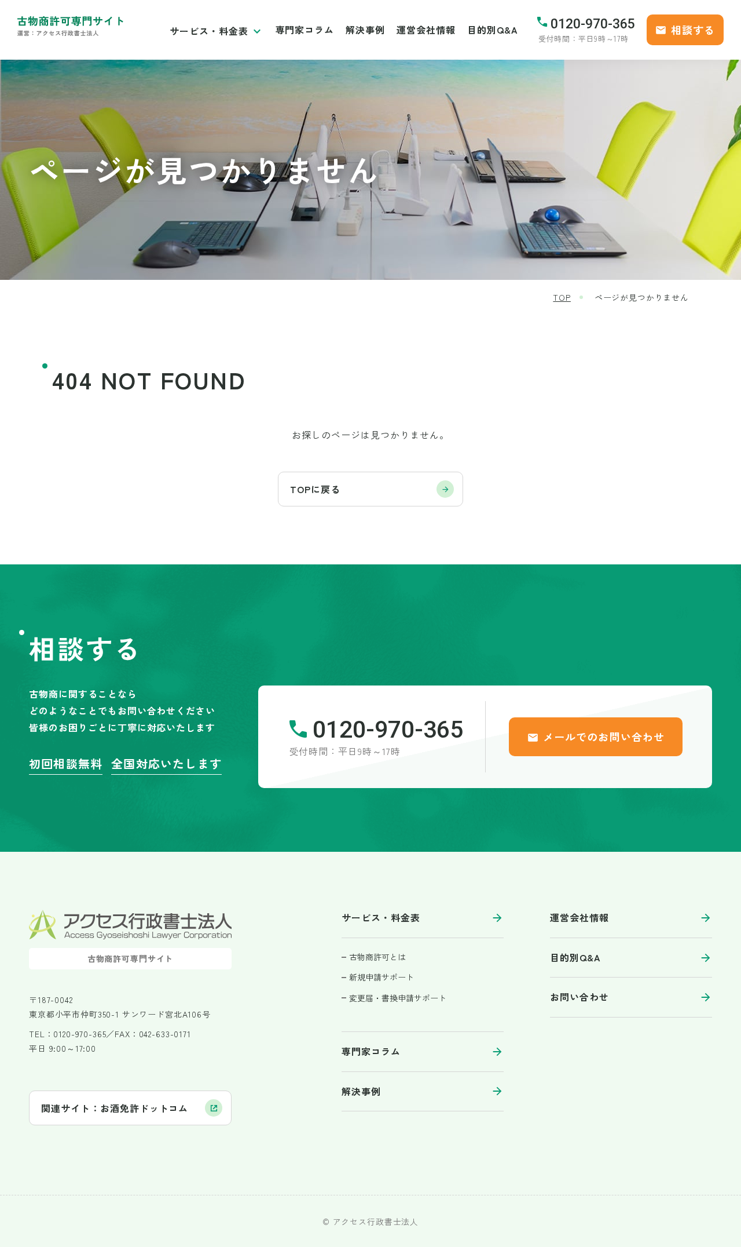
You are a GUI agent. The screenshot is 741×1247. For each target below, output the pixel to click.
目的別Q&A (492, 30)
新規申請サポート (381, 977)
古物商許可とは (377, 957)
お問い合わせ (579, 997)
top (562, 297)
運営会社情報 (426, 30)
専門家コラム (305, 30)
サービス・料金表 (209, 31)
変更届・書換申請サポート (397, 998)
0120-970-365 (593, 23)
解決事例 (365, 30)
